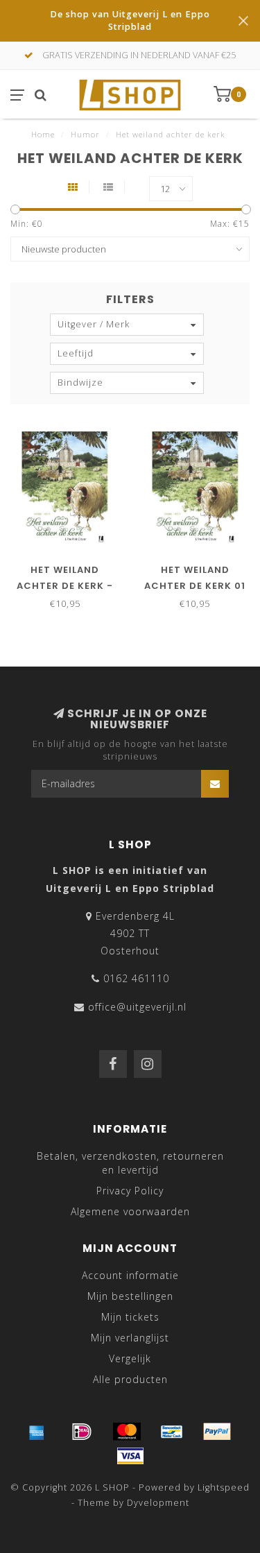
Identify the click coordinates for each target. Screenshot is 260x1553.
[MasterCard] (127, 1431)
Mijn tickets (130, 1316)
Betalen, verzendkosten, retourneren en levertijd (130, 1162)
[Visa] (130, 1455)
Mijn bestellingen (130, 1296)
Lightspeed (224, 1487)
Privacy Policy (130, 1190)
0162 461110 (136, 978)
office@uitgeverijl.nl (137, 1006)
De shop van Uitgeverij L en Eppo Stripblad (130, 20)
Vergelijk (130, 1358)
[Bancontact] (172, 1431)
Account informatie (130, 1275)
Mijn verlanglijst (130, 1337)
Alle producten (130, 1379)
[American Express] (36, 1431)
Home (43, 134)
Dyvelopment (158, 1503)
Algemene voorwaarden (130, 1211)
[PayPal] (217, 1431)
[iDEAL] (81, 1431)
